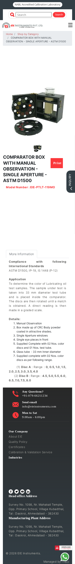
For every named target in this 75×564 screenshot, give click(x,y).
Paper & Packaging (22, 483)
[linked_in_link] (28, 491)
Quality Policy (18, 442)
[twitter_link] (16, 491)
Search (59, 14)
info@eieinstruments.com (39, 406)
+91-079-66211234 (35, 395)
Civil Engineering (20, 462)
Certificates (17, 447)
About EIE (15, 436)
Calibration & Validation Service (30, 452)
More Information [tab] (21, 254)
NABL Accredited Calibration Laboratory (37, 4)
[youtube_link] (22, 491)
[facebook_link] (11, 491)
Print (57, 163)
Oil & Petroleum (19, 473)
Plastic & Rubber (20, 478)
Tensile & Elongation (23, 467)
